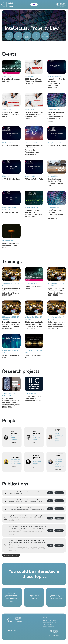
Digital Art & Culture (34, 597)
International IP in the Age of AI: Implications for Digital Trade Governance (56, 83)
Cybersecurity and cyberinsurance (56, 597)
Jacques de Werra (59, 454)
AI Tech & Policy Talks (11, 146)
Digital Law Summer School (33, 287)
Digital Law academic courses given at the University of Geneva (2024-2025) (56, 292)
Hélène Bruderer (58, 430)
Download (59, 493)
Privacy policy (13, 630)
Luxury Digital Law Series (33, 356)
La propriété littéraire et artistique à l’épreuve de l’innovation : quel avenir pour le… (34, 150)
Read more (14, 442)
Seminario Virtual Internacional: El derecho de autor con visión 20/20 (33, 213)
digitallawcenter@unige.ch (48, 626)
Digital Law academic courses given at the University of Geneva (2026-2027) (11, 292)
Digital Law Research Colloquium (11, 80)
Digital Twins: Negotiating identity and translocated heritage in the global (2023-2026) (11, 402)
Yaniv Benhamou (36, 432)
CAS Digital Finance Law (10, 356)
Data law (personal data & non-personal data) (12, 597)
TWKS (57, 636)
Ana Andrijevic (14, 432)
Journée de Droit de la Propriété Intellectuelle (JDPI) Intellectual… (56, 214)
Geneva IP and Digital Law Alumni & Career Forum (11, 114)
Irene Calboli (15, 457)
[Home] (7, 5)
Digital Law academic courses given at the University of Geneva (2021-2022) (56, 325)
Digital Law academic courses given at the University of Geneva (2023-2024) (11, 325)
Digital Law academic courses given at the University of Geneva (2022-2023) (34, 325)
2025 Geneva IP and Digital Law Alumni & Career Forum (33, 81)
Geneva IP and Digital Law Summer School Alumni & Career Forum (34, 115)
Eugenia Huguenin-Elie (36, 457)
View (50, 493)
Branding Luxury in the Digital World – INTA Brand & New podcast (55, 182)
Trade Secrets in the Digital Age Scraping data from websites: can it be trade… (55, 116)
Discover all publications (11, 555)
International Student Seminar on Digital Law (11, 245)
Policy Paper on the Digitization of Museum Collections (33, 398)
